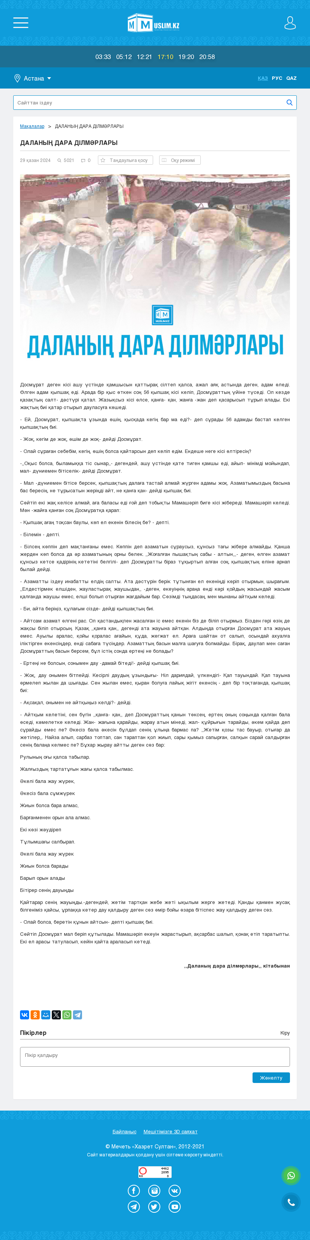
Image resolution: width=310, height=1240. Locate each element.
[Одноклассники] (35, 1014)
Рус (277, 78)
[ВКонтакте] (24, 1014)
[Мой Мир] (45, 1014)
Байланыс (124, 1131)
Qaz (291, 78)
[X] (56, 1014)
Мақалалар (32, 126)
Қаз (263, 78)
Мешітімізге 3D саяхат (171, 1131)
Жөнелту (271, 1078)
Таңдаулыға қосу (128, 160)
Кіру (285, 1033)
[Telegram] (77, 1014)
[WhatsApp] (66, 1014)
